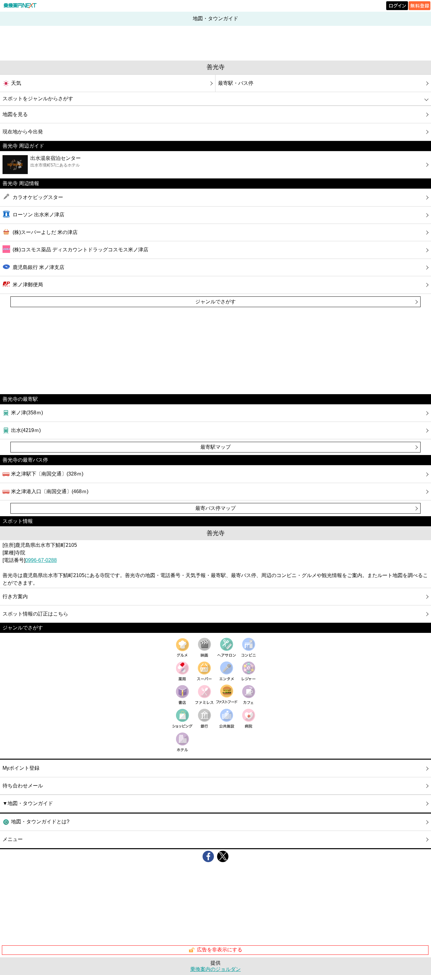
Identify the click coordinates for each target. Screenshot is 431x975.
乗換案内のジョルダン (215, 969)
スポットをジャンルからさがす (38, 98)
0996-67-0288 (41, 560)
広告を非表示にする (219, 949)
